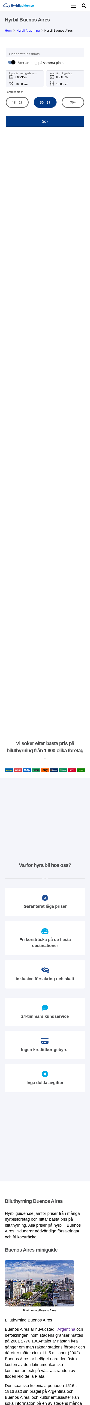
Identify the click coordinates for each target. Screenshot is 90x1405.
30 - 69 (45, 102)
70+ (73, 102)
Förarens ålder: (15, 91)
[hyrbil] (18, 5)
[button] (73, 6)
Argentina (66, 1329)
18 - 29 (17, 102)
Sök (45, 121)
